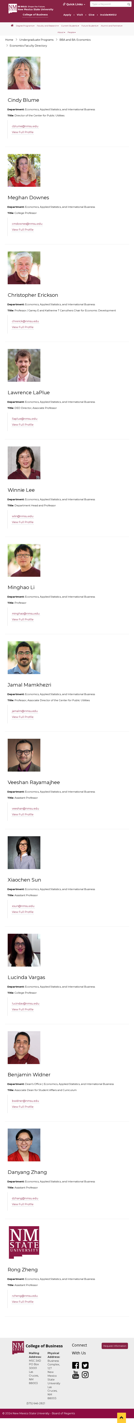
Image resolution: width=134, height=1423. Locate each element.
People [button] (71, 32)
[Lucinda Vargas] (24, 950)
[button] (12, 25)
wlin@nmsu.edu (23, 516)
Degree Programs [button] (24, 25)
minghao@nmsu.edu (26, 613)
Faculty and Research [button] (47, 25)
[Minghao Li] (24, 560)
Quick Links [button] (75, 4)
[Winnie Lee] (24, 463)
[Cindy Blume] (24, 73)
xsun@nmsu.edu (23, 906)
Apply (67, 14)
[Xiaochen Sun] (24, 853)
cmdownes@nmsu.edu (27, 223)
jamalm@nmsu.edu (25, 711)
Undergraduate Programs (36, 39)
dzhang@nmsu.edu (25, 1198)
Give (92, 14)
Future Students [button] (89, 25)
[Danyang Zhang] (24, 1145)
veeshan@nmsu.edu (25, 808)
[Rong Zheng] (24, 1242)
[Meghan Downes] (24, 170)
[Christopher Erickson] (24, 268)
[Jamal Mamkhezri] (24, 658)
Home (9, 39)
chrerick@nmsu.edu (25, 321)
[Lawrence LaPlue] (24, 365)
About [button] (61, 32)
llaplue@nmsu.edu (24, 418)
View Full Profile (23, 132)
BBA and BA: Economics (75, 39)
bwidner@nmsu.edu (25, 1100)
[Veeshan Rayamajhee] (24, 755)
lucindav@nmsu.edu (25, 1003)
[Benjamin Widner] (24, 1048)
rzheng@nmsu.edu (25, 1295)
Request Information (114, 1346)
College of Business (35, 14)
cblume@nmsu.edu (25, 126)
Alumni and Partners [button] (111, 25)
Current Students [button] (69, 25)
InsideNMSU (108, 14)
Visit (80, 14)
